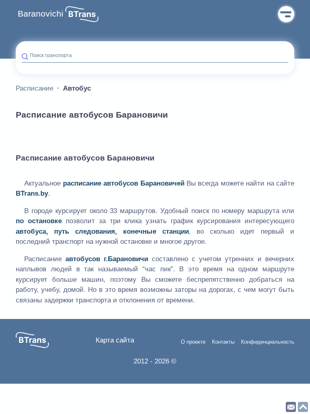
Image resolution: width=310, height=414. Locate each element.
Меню (286, 14)
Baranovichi (40, 14)
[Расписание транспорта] (81, 14)
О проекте (193, 342)
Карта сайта (115, 340)
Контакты (223, 342)
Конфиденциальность (267, 342)
